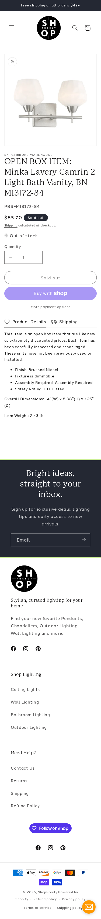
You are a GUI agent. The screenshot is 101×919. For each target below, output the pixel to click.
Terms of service (38, 907)
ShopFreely (47, 892)
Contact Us (22, 768)
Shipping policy (69, 907)
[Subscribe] (84, 539)
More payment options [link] (51, 306)
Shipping (11, 225)
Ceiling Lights (25, 689)
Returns (19, 780)
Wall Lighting (25, 702)
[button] (11, 28)
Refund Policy (25, 805)
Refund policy (45, 899)
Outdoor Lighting (29, 727)
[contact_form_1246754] (89, 907)
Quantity (12, 246)
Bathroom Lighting (30, 714)
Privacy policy (73, 899)
